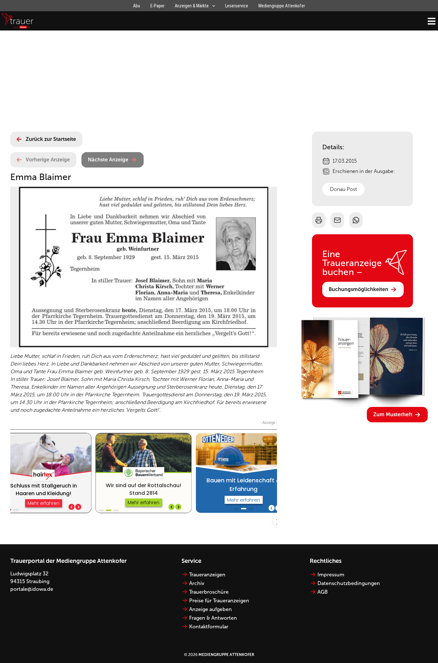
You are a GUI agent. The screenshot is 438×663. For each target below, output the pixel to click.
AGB (322, 592)
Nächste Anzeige (108, 159)
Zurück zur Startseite (51, 139)
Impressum (330, 574)
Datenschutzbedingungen (348, 583)
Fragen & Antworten (213, 618)
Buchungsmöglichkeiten (358, 289)
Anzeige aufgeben (210, 609)
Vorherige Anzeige (48, 159)
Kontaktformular (208, 626)
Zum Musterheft (392, 414)
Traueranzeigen (207, 574)
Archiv (196, 583)
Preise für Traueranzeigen (219, 600)
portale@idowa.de (31, 589)
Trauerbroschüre (209, 592)
